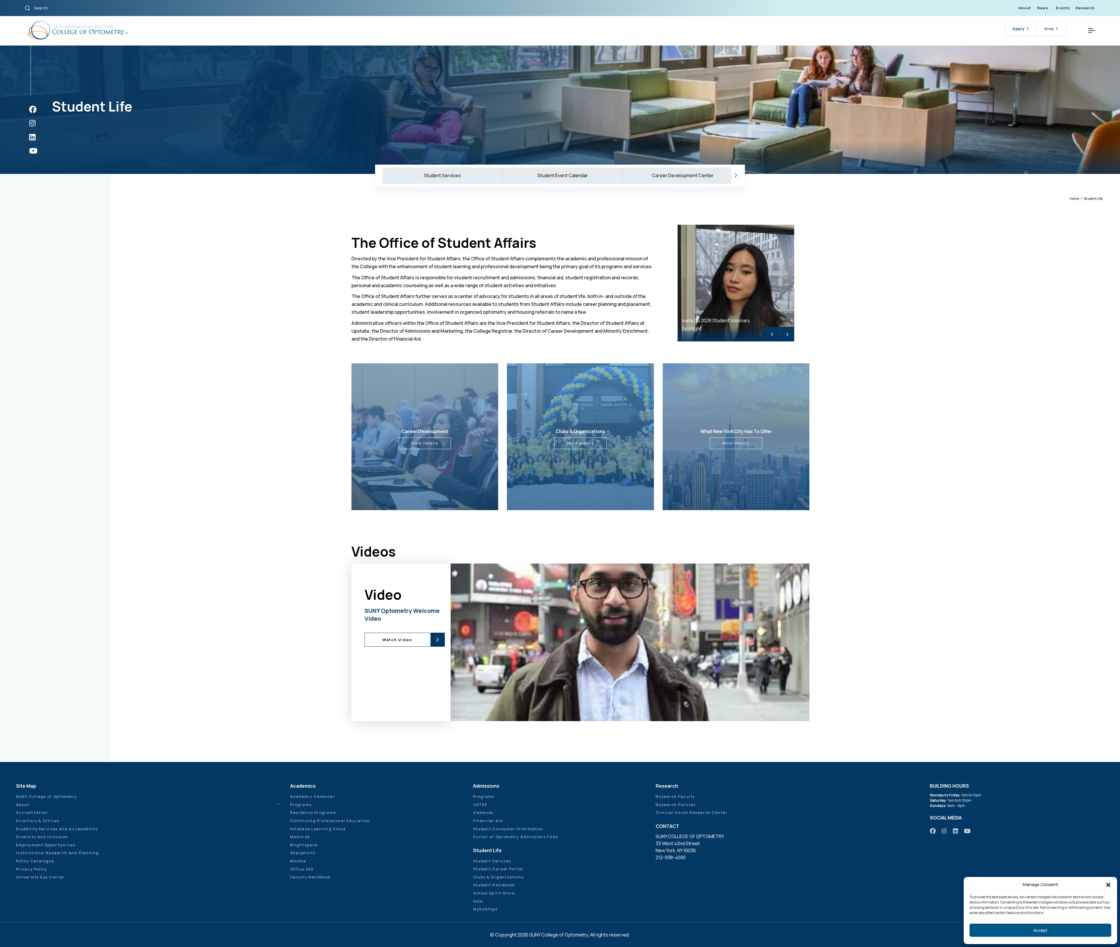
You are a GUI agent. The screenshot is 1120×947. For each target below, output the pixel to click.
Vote (478, 901)
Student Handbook (494, 885)
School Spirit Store (494, 893)
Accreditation (32, 812)
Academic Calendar (312, 796)
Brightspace (304, 845)
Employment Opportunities (46, 845)
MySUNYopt (485, 909)
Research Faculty (675, 796)
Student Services (442, 175)
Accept (1040, 930)
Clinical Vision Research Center (691, 812)
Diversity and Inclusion (42, 836)
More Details (425, 443)
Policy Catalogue (35, 861)
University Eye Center (40, 877)
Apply (1019, 28)
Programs (301, 804)
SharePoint (302, 852)
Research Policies (676, 804)
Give (1049, 28)
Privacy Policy (31, 869)
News (1042, 8)
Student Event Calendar (562, 175)
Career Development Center (683, 175)
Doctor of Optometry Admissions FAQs (516, 836)
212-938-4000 (671, 857)
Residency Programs (313, 812)
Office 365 (302, 869)
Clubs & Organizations (498, 877)
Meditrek (300, 836)
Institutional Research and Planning (57, 852)
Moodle (298, 861)
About (1025, 8)
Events (1063, 8)
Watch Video (397, 639)
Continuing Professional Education (330, 820)
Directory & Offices (37, 820)
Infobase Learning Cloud (318, 828)
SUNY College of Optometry (46, 796)
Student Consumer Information (508, 828)
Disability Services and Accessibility (57, 828)
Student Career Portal (498, 868)
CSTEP (480, 804)
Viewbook (483, 812)
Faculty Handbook (310, 877)
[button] (1108, 884)
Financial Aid (488, 820)
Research (1085, 8)
